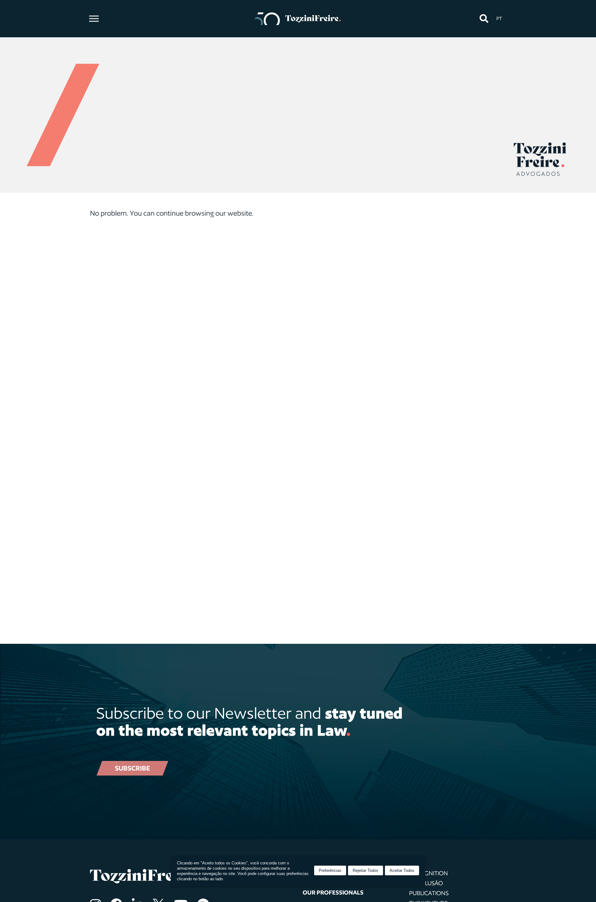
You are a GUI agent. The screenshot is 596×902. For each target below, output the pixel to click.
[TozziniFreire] (298, 19)
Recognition (428, 873)
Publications (429, 893)
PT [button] (499, 18)
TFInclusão (426, 883)
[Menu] (94, 18)
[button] (484, 19)
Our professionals (333, 892)
